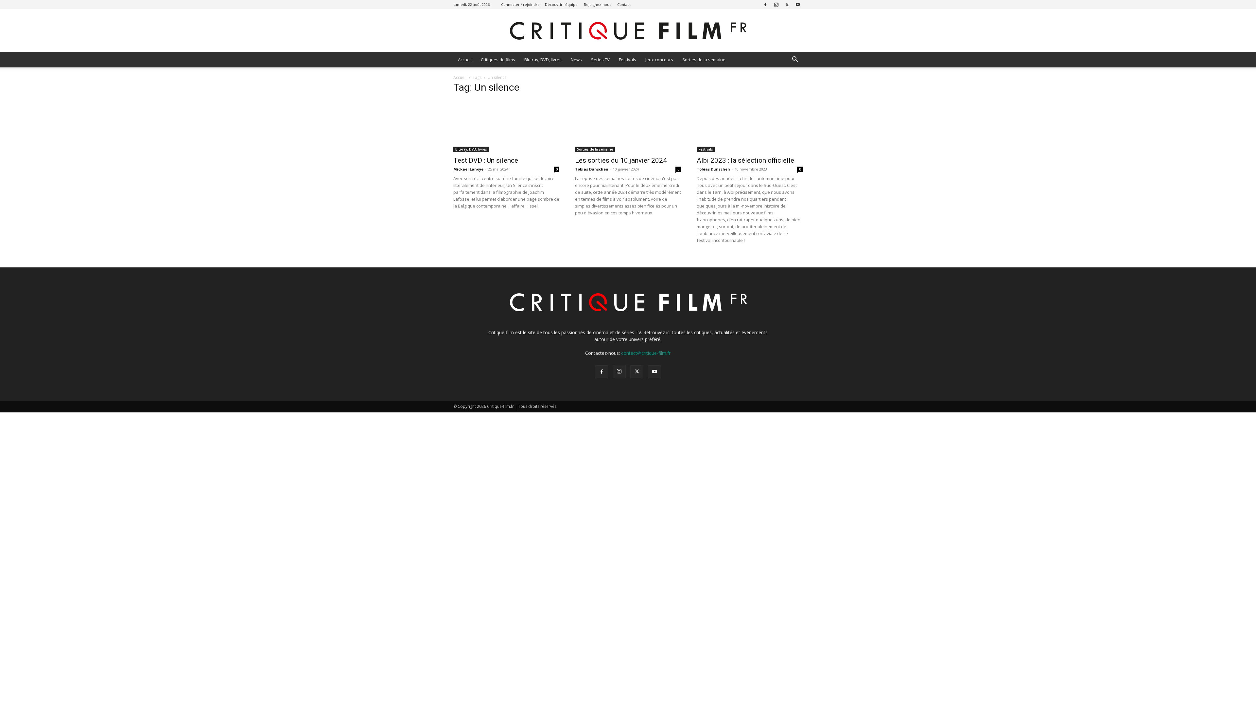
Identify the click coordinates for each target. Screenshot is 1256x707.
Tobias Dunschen (591, 169)
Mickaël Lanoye (468, 169)
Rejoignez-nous (597, 4)
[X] (787, 4)
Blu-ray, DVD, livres (543, 60)
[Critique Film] (628, 30)
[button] (795, 60)
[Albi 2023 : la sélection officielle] (750, 126)
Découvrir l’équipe (561, 4)
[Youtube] (798, 4)
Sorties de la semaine (703, 60)
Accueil (465, 60)
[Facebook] (765, 4)
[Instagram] (776, 4)
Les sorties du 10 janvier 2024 (621, 160)
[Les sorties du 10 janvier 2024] (628, 126)
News (576, 60)
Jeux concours (659, 60)
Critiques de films (498, 60)
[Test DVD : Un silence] (506, 126)
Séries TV (600, 60)
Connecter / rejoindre (520, 4)
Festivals (627, 60)
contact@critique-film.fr (646, 353)
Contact (624, 4)
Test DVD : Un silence (485, 160)
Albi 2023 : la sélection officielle (745, 160)
